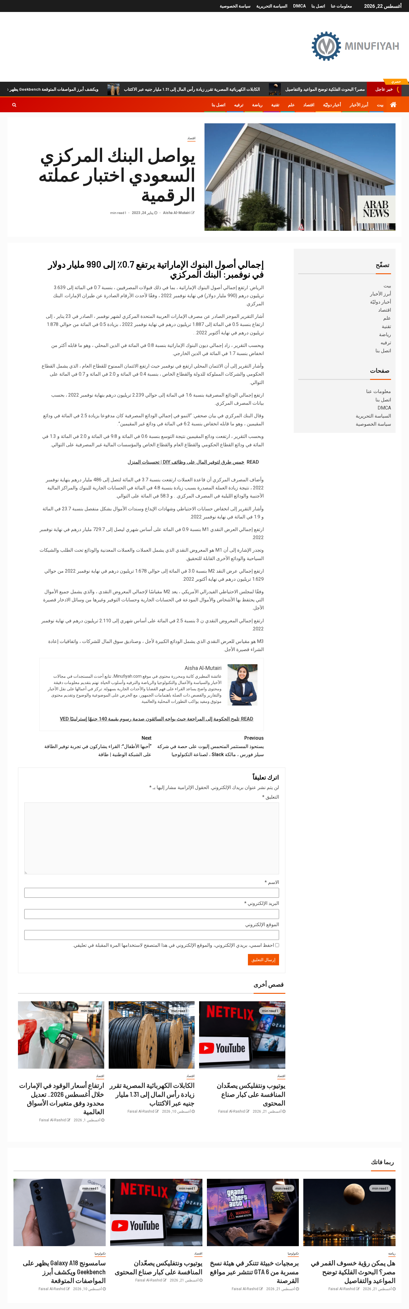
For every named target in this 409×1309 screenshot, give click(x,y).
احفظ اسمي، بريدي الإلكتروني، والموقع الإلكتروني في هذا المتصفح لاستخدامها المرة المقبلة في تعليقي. (173, 945)
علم (291, 104)
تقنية (275, 104)
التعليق (270, 797)
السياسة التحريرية (271, 6)
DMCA (299, 6)
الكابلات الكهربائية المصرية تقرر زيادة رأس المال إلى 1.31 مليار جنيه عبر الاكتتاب (225, 89)
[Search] (14, 104)
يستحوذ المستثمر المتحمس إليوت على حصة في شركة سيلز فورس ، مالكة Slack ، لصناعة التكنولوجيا (210, 746)
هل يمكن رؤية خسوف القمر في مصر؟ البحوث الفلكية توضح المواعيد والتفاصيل (353, 1271)
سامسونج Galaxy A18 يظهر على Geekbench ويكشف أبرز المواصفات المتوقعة (64, 1271)
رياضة (257, 104)
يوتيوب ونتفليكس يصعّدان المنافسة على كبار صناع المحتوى (251, 1094)
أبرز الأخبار (359, 104)
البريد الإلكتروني (261, 903)
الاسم (272, 882)
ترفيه (238, 104)
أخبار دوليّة (332, 104)
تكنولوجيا (293, 1253)
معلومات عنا (341, 6)
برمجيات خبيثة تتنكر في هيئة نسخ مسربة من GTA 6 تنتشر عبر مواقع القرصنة (254, 1271)
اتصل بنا (318, 6)
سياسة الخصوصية (235, 6)
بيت (380, 104)
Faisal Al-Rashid (231, 1111)
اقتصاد (308, 104)
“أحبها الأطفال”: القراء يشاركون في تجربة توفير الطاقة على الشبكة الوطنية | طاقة (98, 746)
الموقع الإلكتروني (262, 924)
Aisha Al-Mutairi (176, 213)
